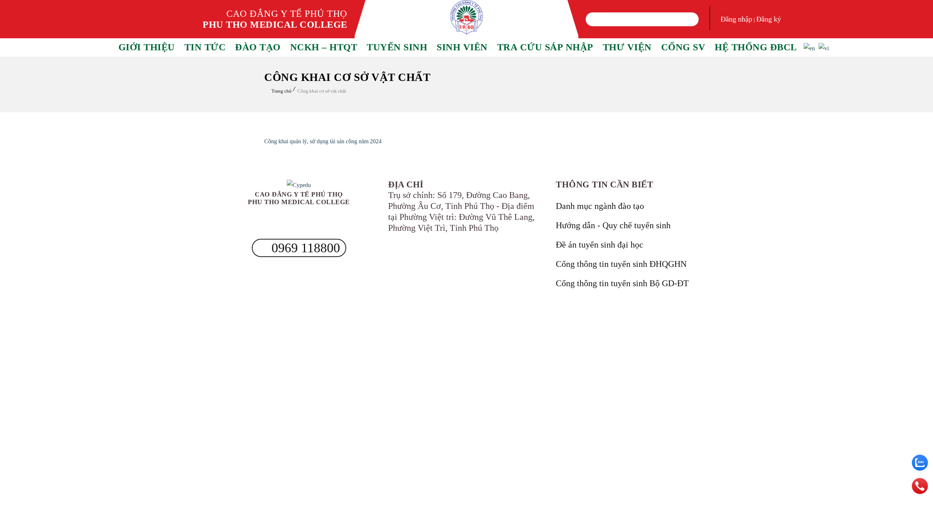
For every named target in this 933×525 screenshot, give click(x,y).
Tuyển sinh (397, 47)
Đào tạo (258, 47)
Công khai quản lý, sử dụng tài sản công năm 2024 (323, 141)
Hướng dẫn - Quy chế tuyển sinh (613, 225)
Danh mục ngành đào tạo (600, 206)
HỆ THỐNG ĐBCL (756, 47)
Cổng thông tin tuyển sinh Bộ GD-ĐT (622, 283)
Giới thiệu (146, 47)
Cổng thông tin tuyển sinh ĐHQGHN (621, 264)
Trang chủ (282, 91)
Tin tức (205, 47)
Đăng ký (768, 19)
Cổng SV (683, 47)
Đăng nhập (736, 19)
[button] (595, 19)
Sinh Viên (462, 47)
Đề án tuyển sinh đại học (599, 244)
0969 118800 (304, 248)
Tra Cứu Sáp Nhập (545, 47)
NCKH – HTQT (324, 47)
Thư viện (627, 47)
